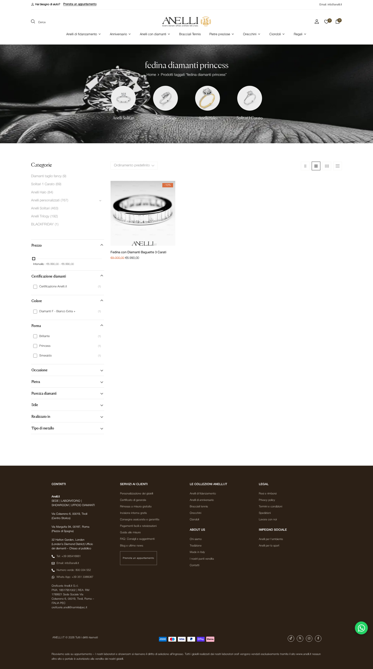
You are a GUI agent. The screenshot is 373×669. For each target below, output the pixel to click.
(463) (54, 208)
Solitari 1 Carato (250, 117)
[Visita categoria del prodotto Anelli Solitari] (123, 98)
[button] (45, 4)
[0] (326, 22)
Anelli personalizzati (45, 200)
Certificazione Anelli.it (53, 286)
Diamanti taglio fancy (46, 176)
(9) (64, 176)
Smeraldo (45, 355)
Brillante (44, 336)
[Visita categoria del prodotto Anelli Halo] (207, 98)
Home (151, 74)
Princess (45, 346)
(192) (54, 216)
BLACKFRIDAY (42, 224)
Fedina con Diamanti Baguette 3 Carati (138, 252)
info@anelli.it (335, 4)
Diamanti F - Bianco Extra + (57, 311)
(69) (58, 184)
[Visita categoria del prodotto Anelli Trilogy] (165, 98)
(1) (56, 224)
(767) (64, 200)
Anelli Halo (208, 117)
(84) (50, 192)
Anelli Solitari (123, 117)
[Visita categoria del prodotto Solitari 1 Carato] (249, 98)
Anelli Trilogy (165, 117)
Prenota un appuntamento (79, 4)
